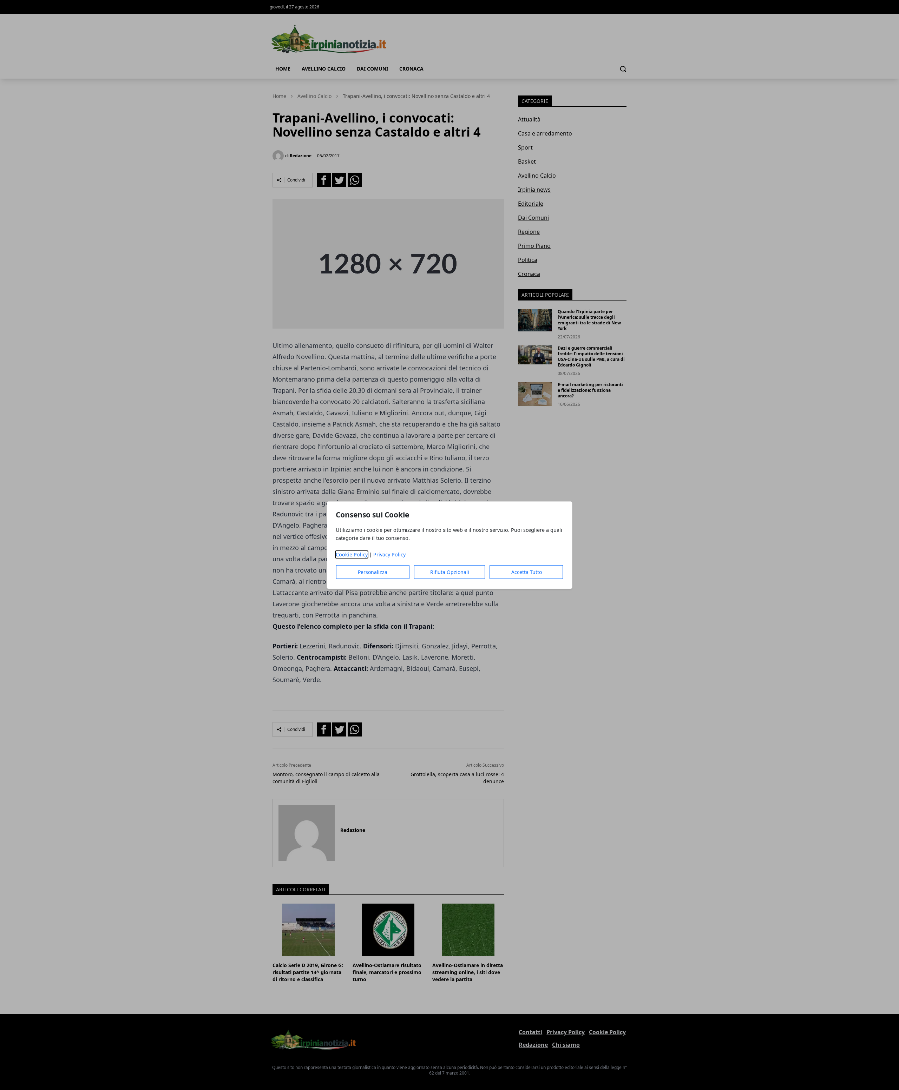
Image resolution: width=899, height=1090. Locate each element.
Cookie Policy (352, 554)
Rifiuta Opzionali (449, 572)
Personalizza (372, 572)
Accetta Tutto (526, 572)
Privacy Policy (389, 554)
